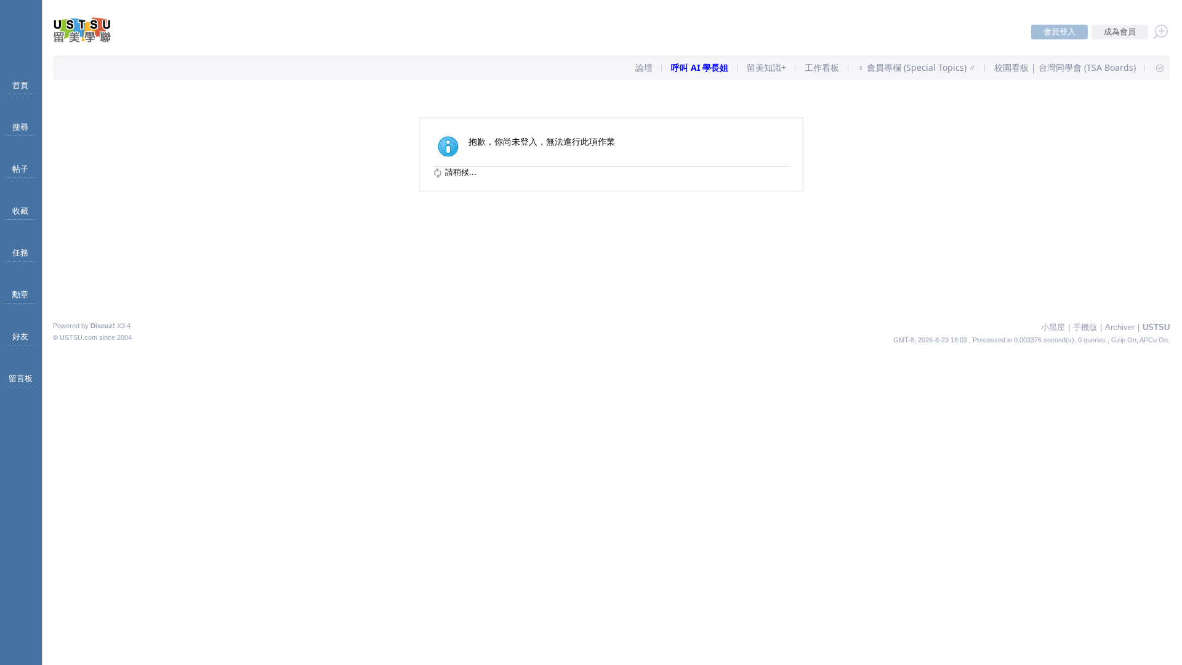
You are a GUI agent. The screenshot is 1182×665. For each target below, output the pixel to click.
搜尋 (20, 127)
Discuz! (102, 325)
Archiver (1120, 327)
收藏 (20, 211)
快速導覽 (1154, 67)
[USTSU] (92, 39)
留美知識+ (766, 67)
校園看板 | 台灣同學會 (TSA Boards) (1065, 67)
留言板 (21, 378)
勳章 (20, 294)
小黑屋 (1053, 327)
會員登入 (1059, 31)
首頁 (20, 85)
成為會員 (1120, 31)
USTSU (1156, 327)
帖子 (20, 169)
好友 (20, 336)
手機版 (1085, 327)
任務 (20, 252)
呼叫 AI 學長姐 (699, 67)
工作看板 (822, 67)
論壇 (644, 67)
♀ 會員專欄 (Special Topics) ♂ (917, 67)
